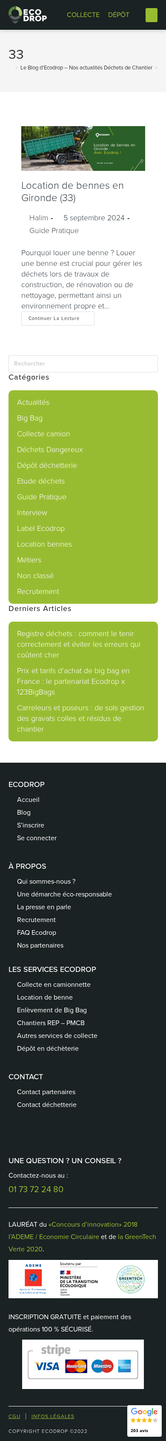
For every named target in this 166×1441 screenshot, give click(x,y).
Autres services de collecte (57, 1035)
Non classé (35, 575)
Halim (38, 217)
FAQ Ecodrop (36, 932)
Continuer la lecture (61, 316)
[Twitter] (44, 1132)
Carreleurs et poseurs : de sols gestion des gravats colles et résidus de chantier (80, 718)
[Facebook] (23, 1132)
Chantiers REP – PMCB (51, 1023)
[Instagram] (87, 1132)
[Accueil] (11, 67)
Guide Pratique (54, 230)
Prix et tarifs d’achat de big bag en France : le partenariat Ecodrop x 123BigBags (73, 681)
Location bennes (44, 544)
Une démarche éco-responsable (64, 894)
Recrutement (38, 591)
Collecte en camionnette (54, 984)
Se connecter (37, 838)
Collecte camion (43, 433)
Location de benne (45, 997)
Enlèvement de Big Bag (52, 1010)
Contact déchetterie (47, 1105)
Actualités (33, 402)
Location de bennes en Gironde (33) (72, 191)
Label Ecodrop (41, 528)
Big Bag (30, 418)
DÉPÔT (118, 15)
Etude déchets (41, 481)
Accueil (28, 799)
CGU (14, 1416)
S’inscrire (30, 825)
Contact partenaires (46, 1092)
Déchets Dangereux (50, 449)
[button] (151, 15)
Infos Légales (52, 1416)
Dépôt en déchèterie (48, 1048)
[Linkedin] (66, 1132)
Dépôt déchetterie (47, 465)
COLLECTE (83, 15)
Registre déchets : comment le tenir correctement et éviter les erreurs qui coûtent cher (78, 644)
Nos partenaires (40, 945)
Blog (24, 812)
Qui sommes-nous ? (46, 881)
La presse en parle (44, 907)
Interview (32, 512)
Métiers (29, 559)
